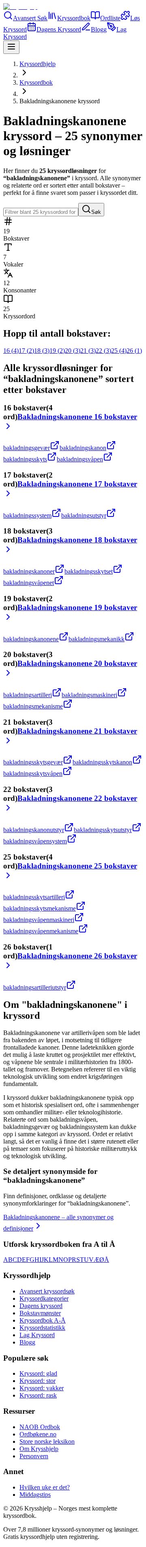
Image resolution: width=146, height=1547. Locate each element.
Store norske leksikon (47, 1441)
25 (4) (119, 350)
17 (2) (26, 350)
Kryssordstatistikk (42, 1327)
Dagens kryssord (40, 1305)
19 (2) (57, 350)
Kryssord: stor (37, 1380)
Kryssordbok (36, 82)
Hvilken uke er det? (44, 1487)
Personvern (33, 1456)
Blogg (27, 1342)
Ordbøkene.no (37, 1434)
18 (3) (41, 350)
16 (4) (11, 350)
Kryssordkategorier (44, 1298)
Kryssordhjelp (37, 63)
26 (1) (134, 350)
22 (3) (103, 350)
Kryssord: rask (38, 1395)
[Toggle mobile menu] (11, 47)
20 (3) (72, 350)
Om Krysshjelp (38, 1448)
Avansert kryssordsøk (47, 1291)
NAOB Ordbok (39, 1426)
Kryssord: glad (38, 1373)
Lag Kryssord (37, 1334)
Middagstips (35, 1494)
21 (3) (88, 350)
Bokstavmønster (40, 1313)
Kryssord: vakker (41, 1388)
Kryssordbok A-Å (42, 1320)
